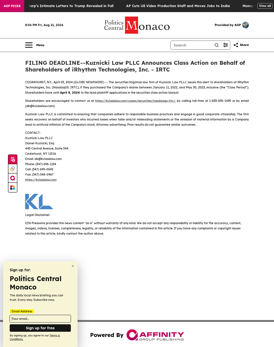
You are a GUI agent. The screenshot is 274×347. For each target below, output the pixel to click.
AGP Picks (12, 6)
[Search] (216, 45)
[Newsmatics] (12, 187)
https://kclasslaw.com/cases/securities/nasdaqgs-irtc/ (135, 101)
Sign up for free (40, 328)
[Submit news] (12, 159)
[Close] (73, 266)
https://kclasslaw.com (40, 180)
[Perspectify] (12, 169)
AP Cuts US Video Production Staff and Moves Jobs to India (178, 6)
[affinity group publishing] (12, 178)
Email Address (22, 311)
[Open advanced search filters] (225, 45)
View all (265, 6)
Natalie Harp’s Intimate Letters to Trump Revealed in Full (64, 6)
